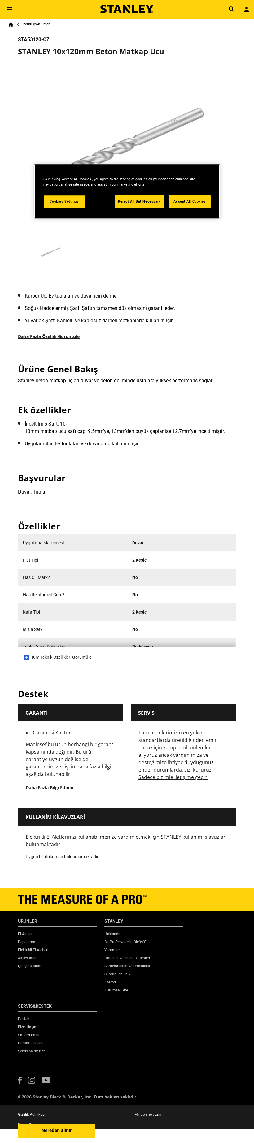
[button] (20, 1080)
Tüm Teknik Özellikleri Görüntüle (61, 657)
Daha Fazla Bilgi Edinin (49, 787)
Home (11, 24)
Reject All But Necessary (139, 201)
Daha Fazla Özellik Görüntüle (49, 336)
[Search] (231, 9)
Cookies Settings (64, 201)
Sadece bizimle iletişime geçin (173, 777)
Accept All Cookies (189, 201)
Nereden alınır (57, 1130)
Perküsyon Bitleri (36, 24)
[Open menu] (9, 9)
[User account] (246, 9)
